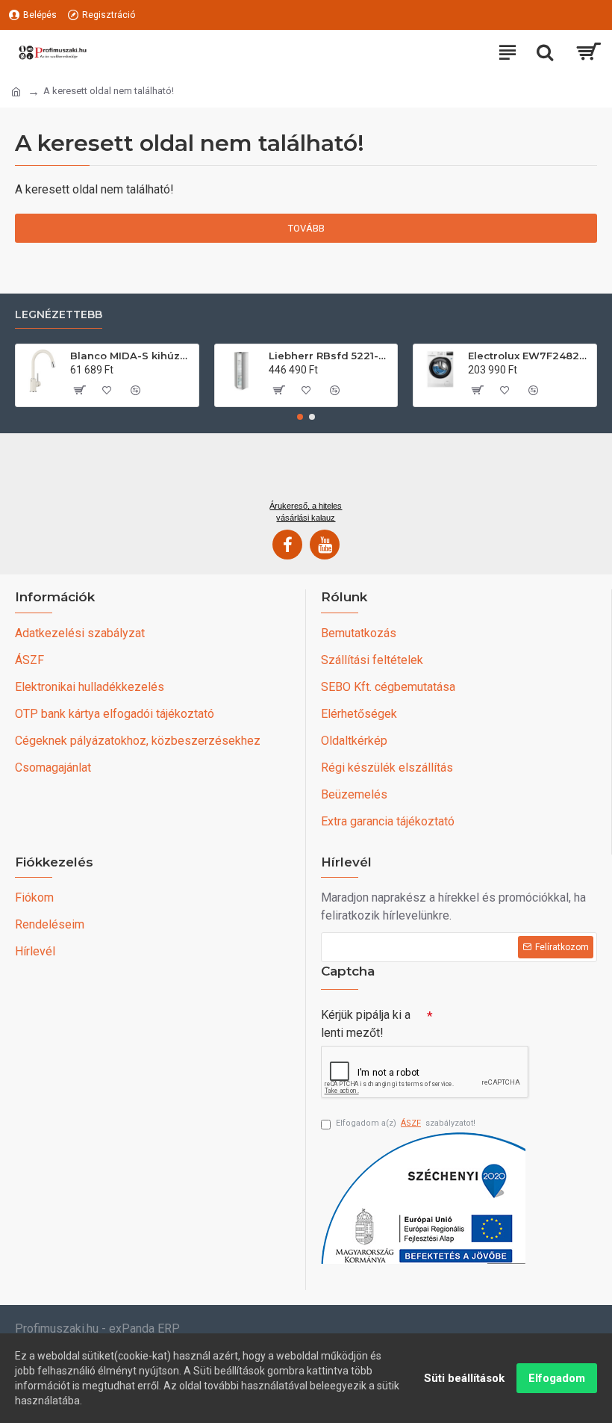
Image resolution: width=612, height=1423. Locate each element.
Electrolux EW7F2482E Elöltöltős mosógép (529, 356)
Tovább (306, 228)
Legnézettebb (58, 315)
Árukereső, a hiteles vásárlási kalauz (305, 511)
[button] (300, 417)
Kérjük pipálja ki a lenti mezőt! (365, 1024)
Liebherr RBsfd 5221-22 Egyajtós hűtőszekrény (330, 356)
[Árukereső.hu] (306, 472)
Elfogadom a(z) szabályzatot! (405, 1123)
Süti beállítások (464, 1378)
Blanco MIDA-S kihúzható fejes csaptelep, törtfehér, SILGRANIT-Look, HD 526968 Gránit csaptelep (131, 356)
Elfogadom (556, 1378)
